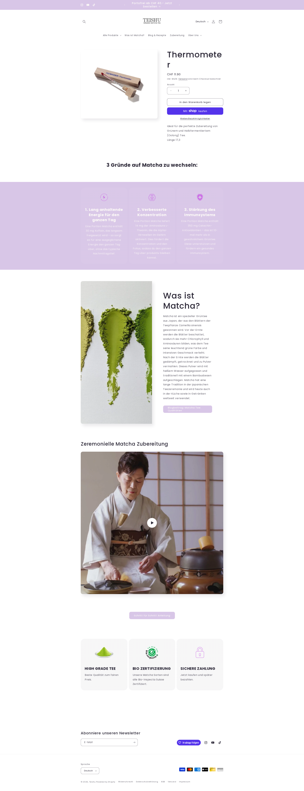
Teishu (92, 782)
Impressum (184, 781)
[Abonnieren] (134, 742)
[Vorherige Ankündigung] (124, 5)
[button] (84, 21)
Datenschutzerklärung (147, 781)
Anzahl (170, 84)
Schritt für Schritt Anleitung (152, 615)
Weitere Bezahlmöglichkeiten (195, 118)
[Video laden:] (152, 523)
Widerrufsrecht (125, 781)
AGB (163, 781)
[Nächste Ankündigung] (179, 5)
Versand (182, 79)
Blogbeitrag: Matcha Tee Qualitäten (184, 409)
